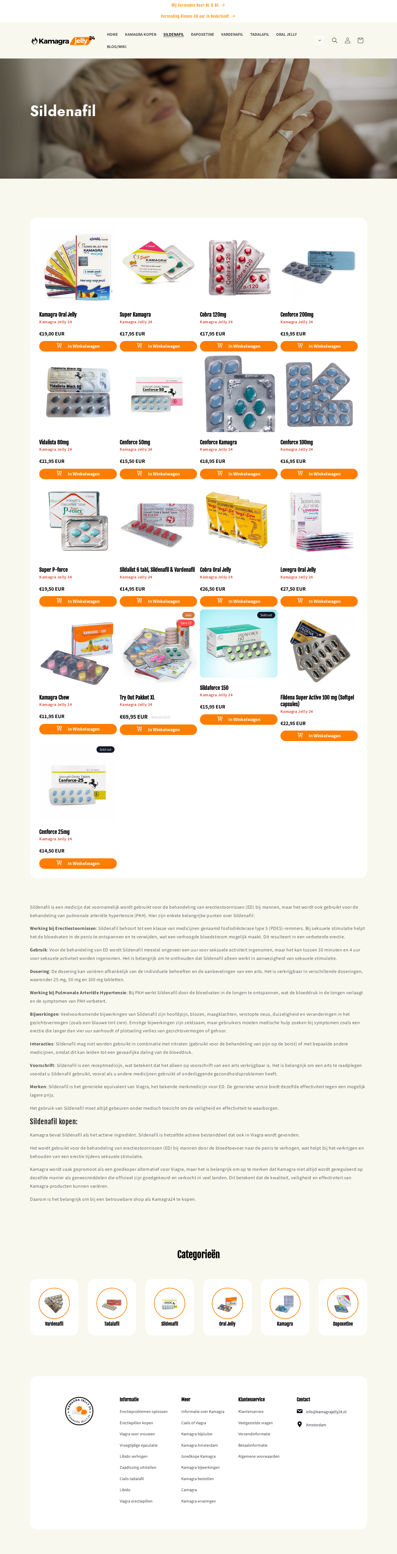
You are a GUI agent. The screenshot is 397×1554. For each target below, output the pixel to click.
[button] (318, 40)
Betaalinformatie (252, 1445)
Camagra (189, 1489)
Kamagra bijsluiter (197, 1433)
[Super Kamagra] (158, 269)
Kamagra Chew (54, 697)
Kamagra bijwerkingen (200, 1467)
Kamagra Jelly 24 (55, 321)
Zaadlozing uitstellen (138, 1467)
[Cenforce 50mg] (158, 396)
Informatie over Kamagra (202, 1411)
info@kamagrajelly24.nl (326, 1411)
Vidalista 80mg (54, 442)
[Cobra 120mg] (239, 269)
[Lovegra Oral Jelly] (319, 524)
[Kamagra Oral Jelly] (78, 269)
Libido (125, 1489)
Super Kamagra (135, 314)
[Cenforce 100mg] (319, 396)
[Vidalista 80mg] (78, 396)
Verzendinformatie (254, 1433)
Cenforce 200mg (297, 314)
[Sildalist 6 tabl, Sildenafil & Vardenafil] (158, 524)
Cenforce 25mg (54, 832)
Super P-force (53, 569)
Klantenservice (251, 1411)
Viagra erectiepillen (136, 1501)
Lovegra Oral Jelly (298, 569)
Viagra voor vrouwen (137, 1433)
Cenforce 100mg (296, 442)
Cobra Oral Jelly (215, 569)
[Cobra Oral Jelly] (239, 524)
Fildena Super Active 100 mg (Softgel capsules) (317, 700)
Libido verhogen (134, 1456)
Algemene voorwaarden (259, 1456)
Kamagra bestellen (197, 1478)
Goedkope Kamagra (198, 1456)
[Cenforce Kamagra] (239, 396)
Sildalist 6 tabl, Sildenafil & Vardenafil (157, 569)
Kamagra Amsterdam (199, 1445)
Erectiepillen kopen (136, 1422)
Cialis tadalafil (132, 1478)
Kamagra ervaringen (198, 1501)
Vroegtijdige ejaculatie (139, 1445)
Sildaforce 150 (214, 688)
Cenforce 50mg (135, 442)
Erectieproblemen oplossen (144, 1411)
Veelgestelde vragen (255, 1422)
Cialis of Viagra (193, 1422)
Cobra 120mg (213, 314)
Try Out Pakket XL (137, 697)
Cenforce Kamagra (218, 442)
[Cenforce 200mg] (319, 269)
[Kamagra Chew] (78, 652)
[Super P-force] (78, 524)
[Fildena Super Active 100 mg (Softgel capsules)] (319, 652)
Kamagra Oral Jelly (58, 314)
